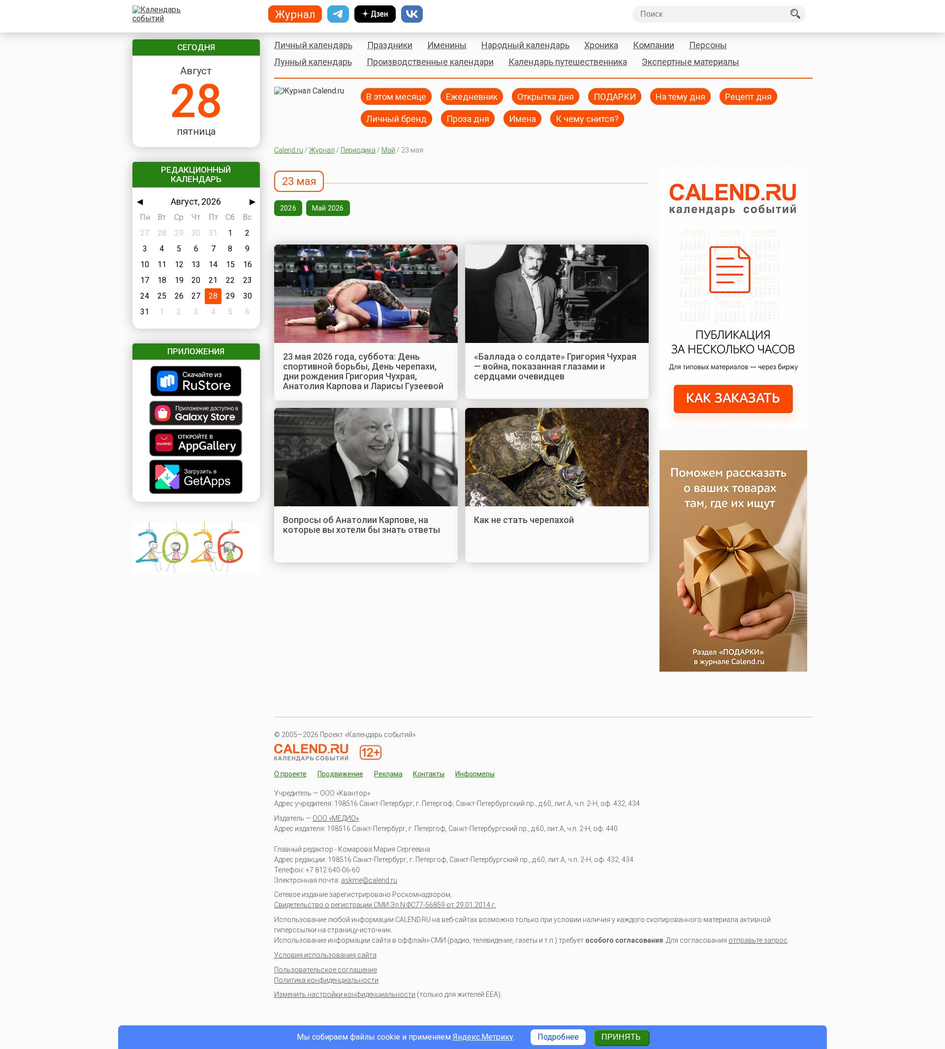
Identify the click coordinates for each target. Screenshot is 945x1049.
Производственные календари (430, 62)
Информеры (475, 774)
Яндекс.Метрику (483, 1037)
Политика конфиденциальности (326, 980)
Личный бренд (396, 118)
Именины (447, 45)
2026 (288, 208)
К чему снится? (587, 118)
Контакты (428, 774)
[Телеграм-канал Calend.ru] (338, 14)
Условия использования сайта (325, 955)
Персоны (708, 45)
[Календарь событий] (193, 14)
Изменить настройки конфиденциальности (344, 994)
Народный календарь (525, 45)
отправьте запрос (758, 940)
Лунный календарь (313, 62)
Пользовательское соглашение (325, 970)
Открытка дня (545, 96)
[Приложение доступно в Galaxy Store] (196, 414)
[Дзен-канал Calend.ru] (375, 14)
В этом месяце (396, 96)
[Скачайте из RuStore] (196, 382)
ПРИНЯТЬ (621, 1037)
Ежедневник (472, 96)
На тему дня (680, 96)
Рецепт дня (748, 96)
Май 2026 (328, 208)
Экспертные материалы (690, 62)
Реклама (388, 774)
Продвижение (340, 774)
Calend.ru (288, 150)
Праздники (389, 45)
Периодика (358, 150)
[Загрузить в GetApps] (196, 478)
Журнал (322, 150)
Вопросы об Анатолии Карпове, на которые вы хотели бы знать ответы (361, 525)
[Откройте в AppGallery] (196, 444)
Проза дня (467, 118)
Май (388, 150)
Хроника (601, 45)
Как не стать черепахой (524, 520)
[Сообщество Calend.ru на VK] (412, 14)
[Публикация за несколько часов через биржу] (733, 426)
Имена (522, 118)
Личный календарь (313, 45)
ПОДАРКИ (615, 96)
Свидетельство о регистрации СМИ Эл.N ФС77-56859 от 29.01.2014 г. (385, 905)
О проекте (290, 774)
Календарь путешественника (567, 62)
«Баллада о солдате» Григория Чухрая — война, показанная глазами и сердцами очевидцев (555, 366)
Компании (653, 45)
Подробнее (558, 1037)
